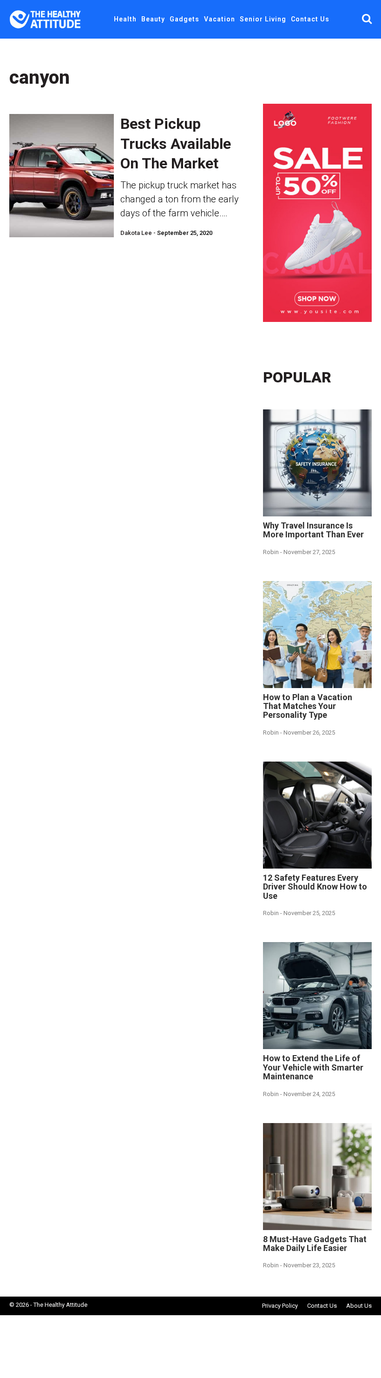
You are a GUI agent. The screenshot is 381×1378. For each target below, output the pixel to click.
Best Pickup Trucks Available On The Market (175, 143)
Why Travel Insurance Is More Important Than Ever (313, 530)
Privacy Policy (280, 1305)
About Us (359, 1305)
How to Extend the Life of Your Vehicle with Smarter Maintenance (313, 1067)
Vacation (219, 19)
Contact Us (310, 19)
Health (125, 19)
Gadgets (184, 19)
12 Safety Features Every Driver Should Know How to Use (315, 887)
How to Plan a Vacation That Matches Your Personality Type (307, 706)
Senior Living (263, 19)
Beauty (153, 19)
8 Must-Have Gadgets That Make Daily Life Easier (315, 1243)
